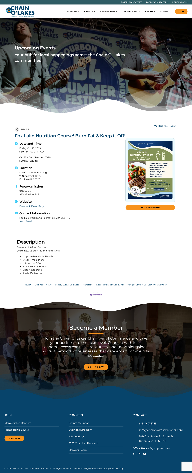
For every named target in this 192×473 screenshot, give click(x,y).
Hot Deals (86, 285)
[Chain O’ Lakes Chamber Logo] (19, 6)
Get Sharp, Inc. (100, 468)
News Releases (53, 285)
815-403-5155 (147, 423)
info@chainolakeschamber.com (161, 430)
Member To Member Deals (106, 285)
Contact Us (140, 285)
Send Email (25, 221)
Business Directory (34, 285)
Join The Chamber (157, 285)
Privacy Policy (116, 468)
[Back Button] (165, 126)
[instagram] (139, 454)
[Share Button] (17, 129)
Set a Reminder (150, 207)
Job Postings (127, 285)
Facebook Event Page (32, 206)
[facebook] (134, 454)
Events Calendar (71, 285)
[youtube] (144, 454)
